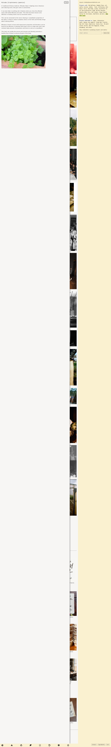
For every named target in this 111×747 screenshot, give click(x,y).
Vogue (94, 20)
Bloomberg (82, 27)
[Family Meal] (62, 745)
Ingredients (101, 744)
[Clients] (53, 745)
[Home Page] (72, 745)
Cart (108, 744)
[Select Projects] (15, 745)
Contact (94, 744)
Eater (80, 22)
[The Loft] (25, 745)
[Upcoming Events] (43, 745)
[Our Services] (6, 745)
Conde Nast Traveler (101, 22)
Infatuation (100, 20)
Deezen (85, 22)
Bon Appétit (91, 22)
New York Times (83, 24)
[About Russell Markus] (34, 745)
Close (66, 2)
